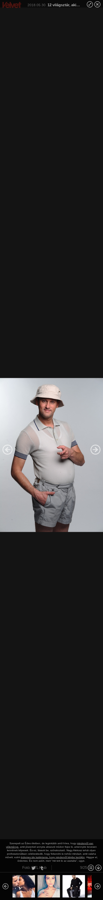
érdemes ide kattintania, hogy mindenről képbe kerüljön (53, 857)
